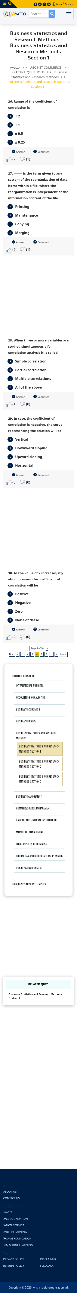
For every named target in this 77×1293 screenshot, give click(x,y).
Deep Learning (16, 1232)
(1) (27, 159)
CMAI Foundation (18, 1238)
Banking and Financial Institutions (36, 820)
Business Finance (26, 721)
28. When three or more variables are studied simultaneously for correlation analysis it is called (38, 346)
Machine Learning (19, 1245)
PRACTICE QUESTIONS (23, 676)
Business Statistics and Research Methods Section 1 (35, 996)
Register (69, 4)
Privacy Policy (13, 1259)
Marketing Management (29, 832)
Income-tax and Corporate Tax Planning (39, 856)
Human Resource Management (33, 808)
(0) (27, 404)
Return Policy (13, 1266)
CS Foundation (17, 1219)
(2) (14, 159)
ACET (9, 1212)
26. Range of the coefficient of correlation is (32, 104)
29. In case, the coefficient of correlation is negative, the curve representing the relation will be (35, 424)
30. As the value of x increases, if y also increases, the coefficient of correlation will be (35, 579)
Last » (63, 654)
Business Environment (29, 868)
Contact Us (11, 1198)
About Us (10, 1191)
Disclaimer (48, 1259)
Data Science (15, 1225)
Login (59, 4)
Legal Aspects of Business (31, 844)
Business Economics (28, 709)
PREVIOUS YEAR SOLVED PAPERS (29, 884)
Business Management (29, 796)
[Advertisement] (38, 293)
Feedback (46, 1266)
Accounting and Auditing (31, 697)
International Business (30, 685)
